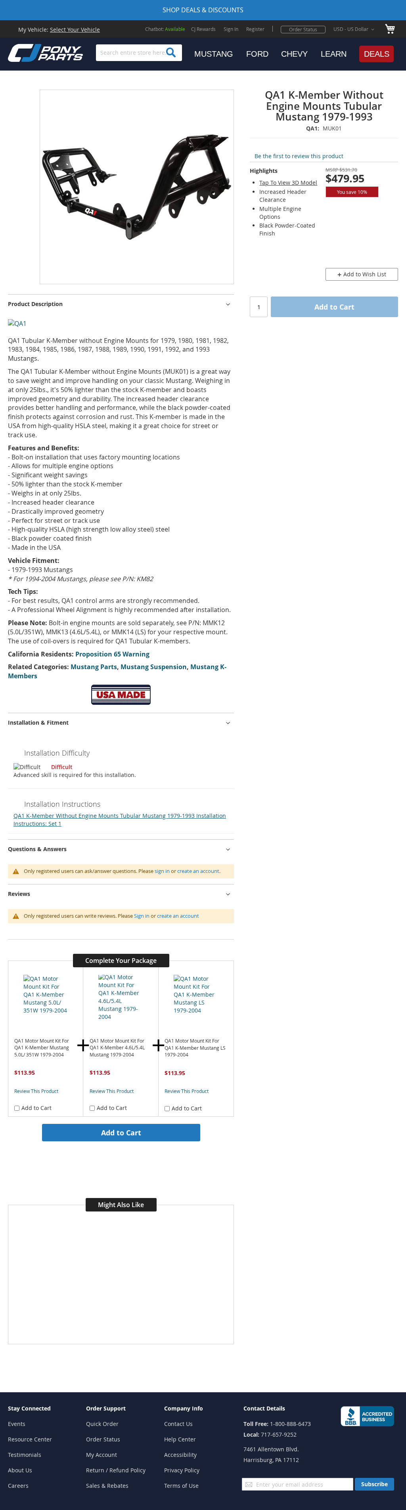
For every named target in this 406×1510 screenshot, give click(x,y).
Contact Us (178, 1424)
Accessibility (180, 1454)
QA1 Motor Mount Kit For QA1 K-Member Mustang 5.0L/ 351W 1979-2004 (41, 1047)
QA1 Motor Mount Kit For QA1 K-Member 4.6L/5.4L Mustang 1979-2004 (117, 1047)
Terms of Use (181, 1485)
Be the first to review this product (299, 156)
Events (16, 1424)
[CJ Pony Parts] (28, 52)
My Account (101, 1454)
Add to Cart (121, 1132)
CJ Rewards (203, 29)
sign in (162, 871)
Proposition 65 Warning (112, 654)
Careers (18, 1485)
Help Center (180, 1439)
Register (255, 29)
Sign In (231, 29)
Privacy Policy (181, 1470)
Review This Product (36, 1091)
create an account (198, 871)
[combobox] (139, 52)
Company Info (183, 1408)
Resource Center (30, 1439)
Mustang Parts (94, 666)
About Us (20, 1470)
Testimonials (24, 1454)
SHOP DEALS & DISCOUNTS (203, 10)
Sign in (141, 915)
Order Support (106, 1408)
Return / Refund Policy (116, 1470)
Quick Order (102, 1424)
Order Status (303, 29)
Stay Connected (29, 1408)
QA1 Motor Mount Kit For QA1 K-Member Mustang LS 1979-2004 (195, 1047)
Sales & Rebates (107, 1485)
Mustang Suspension (154, 666)
